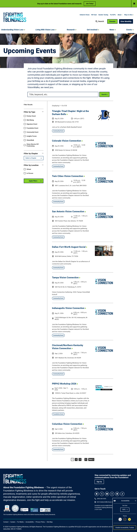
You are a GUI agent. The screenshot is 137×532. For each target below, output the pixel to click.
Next (91, 459)
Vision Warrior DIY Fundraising (33, 145)
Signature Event (32, 124)
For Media (20, 522)
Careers (12, 522)
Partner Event (31, 116)
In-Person (30, 173)
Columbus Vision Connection (67, 424)
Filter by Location (31, 165)
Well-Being (30, 120)
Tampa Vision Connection (65, 277)
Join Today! (89, 3)
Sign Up (99, 482)
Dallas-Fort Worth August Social (69, 247)
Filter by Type (29, 112)
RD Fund (94, 15)
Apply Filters (33, 181)
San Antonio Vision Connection (68, 211)
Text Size (124, 505)
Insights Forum (32, 136)
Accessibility (30, 522)
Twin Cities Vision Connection (67, 176)
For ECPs (113, 15)
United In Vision (84, 15)
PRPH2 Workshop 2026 (64, 383)
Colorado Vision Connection (66, 140)
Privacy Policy (40, 522)
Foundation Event (32, 128)
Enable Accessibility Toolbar (125, 527)
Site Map (50, 522)
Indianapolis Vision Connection (68, 308)
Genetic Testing (103, 15)
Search (103, 94)
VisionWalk (30, 140)
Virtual (29, 169)
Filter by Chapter (31, 153)
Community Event (32, 132)
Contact (5, 522)
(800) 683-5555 (101, 498)
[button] (100, 21)
